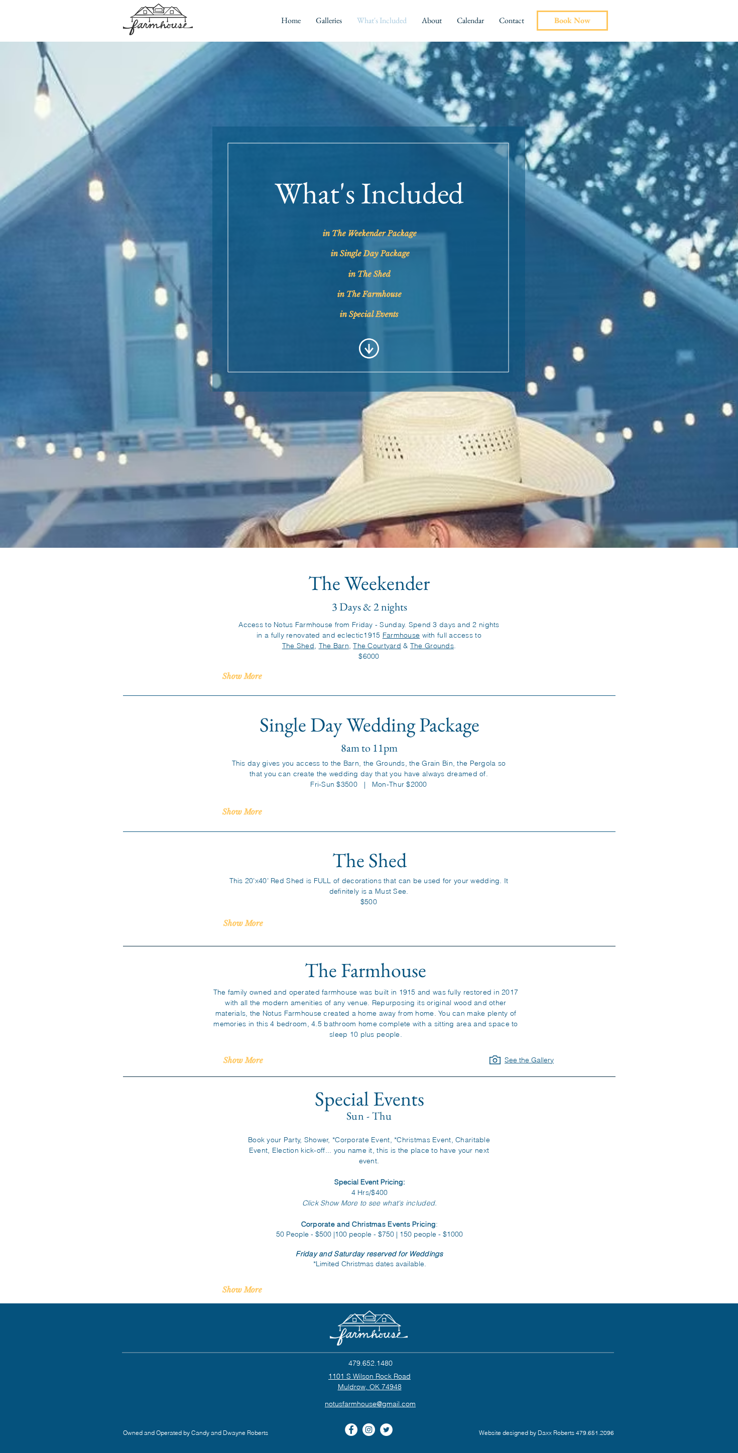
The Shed (298, 645)
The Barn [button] (334, 645)
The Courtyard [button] (377, 645)
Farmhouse (401, 635)
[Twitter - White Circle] (386, 1429)
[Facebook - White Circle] (351, 1429)
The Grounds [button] (432, 645)
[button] (328, 21)
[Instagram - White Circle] (368, 1429)
